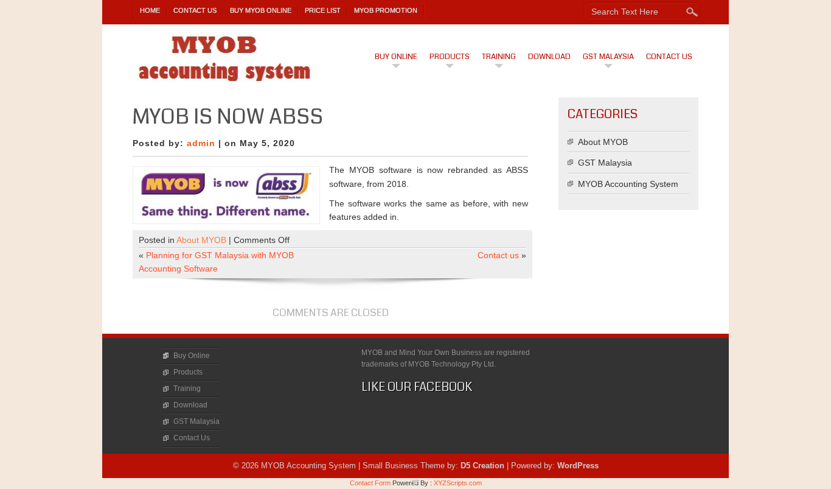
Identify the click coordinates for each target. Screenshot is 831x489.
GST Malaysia (608, 56)
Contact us (498, 255)
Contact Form (370, 483)
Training (499, 56)
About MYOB (201, 240)
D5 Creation (482, 465)
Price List (323, 10)
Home (150, 10)
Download (549, 56)
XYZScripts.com (458, 483)
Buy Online (396, 56)
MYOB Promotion (385, 10)
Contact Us (195, 10)
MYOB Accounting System (628, 184)
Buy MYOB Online (260, 10)
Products (449, 56)
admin (201, 143)
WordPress (578, 465)
